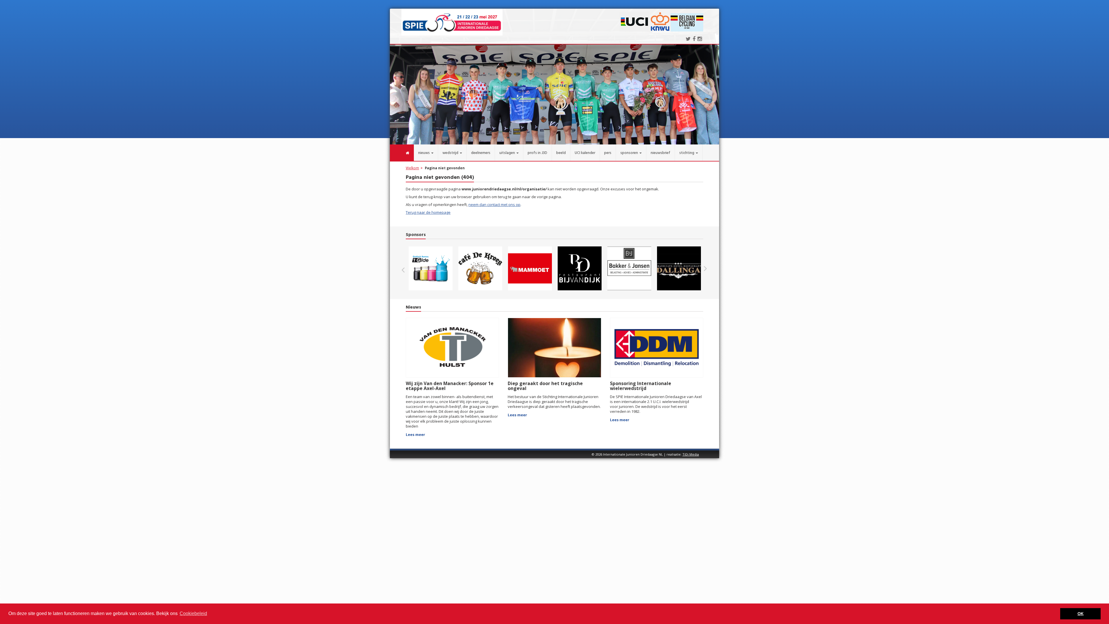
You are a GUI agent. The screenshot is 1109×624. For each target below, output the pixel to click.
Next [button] (705, 268)
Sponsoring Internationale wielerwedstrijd (640, 386)
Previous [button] (406, 268)
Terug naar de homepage (428, 212)
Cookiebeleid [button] (193, 613)
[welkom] (402, 152)
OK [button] (1081, 613)
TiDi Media (690, 454)
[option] (431, 268)
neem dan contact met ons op (494, 204)
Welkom (412, 168)
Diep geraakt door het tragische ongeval (545, 386)
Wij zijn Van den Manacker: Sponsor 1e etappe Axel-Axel (450, 386)
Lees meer (415, 434)
